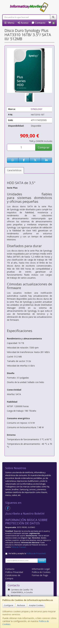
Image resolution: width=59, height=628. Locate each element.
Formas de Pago (40, 575)
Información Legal (41, 569)
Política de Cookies (41, 572)
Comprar (43, 147)
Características (14, 170)
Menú (10, 22)
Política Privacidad (14, 572)
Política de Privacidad (18, 547)
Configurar (8, 605)
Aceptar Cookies (36, 605)
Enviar (41, 560)
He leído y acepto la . (27, 553)
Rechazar (21, 605)
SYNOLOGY (36, 109)
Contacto (39, 22)
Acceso (24, 22)
